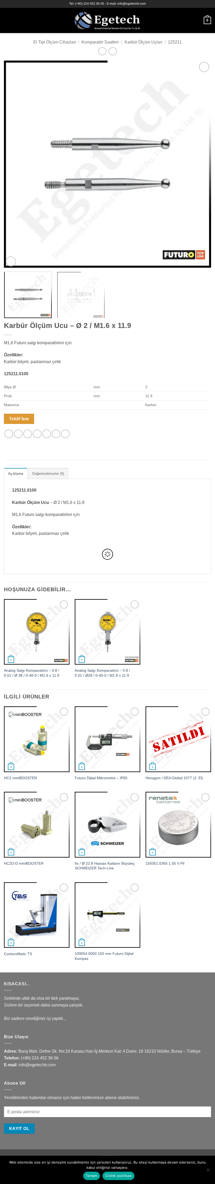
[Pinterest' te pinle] (46, 433)
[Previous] (14, 164)
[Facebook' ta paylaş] (18, 433)
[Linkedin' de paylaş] (56, 433)
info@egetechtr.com (37, 1065)
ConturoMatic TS (18, 954)
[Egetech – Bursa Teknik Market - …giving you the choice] (107, 20)
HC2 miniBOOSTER (20, 778)
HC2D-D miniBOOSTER (24, 863)
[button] (7, 20)
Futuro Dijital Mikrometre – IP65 (101, 778)
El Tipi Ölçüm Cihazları (54, 42)
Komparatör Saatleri (100, 42)
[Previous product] (113, 51)
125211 (175, 42)
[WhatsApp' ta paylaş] (8, 433)
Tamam (91, 1176)
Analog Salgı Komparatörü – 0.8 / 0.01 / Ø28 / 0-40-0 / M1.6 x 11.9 (102, 672)
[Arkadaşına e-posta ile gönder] (37, 433)
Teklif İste (19, 419)
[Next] (200, 164)
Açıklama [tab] (15, 474)
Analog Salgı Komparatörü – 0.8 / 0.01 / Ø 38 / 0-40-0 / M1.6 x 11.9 (31, 672)
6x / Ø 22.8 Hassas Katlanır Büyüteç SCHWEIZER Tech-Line (105, 865)
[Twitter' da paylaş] (27, 433)
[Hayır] (208, 1171)
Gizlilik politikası (118, 1176)
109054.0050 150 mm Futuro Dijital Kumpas (104, 956)
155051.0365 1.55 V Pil (165, 863)
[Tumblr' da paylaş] (65, 433)
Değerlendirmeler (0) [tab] (48, 474)
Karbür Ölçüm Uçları (143, 42)
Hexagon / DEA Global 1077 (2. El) (174, 778)
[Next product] (102, 51)
